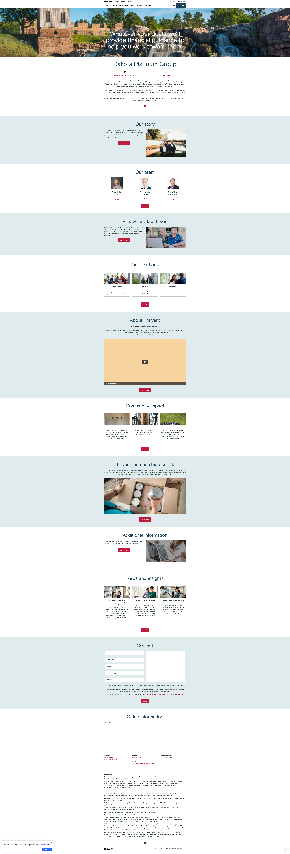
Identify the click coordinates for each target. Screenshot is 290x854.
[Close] (51, 842)
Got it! (46, 849)
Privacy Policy (43, 844)
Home (106, 5)
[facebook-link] (174, 5)
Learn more (124, 143)
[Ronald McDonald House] (145, 427)
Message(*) (150, 653)
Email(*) (108, 666)
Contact (181, 5)
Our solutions (123, 5)
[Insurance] (145, 284)
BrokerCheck (182, 1)
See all (145, 206)
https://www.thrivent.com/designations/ (116, 779)
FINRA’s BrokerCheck (123, 836)
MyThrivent (173, 1)
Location (148, 5)
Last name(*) (110, 659)
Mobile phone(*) (111, 673)
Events (132, 5)
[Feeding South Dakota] (117, 427)
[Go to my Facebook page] (145, 106)
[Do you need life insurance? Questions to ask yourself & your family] (117, 604)
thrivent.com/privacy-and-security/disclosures (136, 830)
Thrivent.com (111, 836)
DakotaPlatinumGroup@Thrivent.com (125, 75)
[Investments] (173, 284)
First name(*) (110, 653)
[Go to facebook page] (145, 843)
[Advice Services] (117, 284)
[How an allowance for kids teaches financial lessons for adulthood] (145, 604)
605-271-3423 (165, 75)
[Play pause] (106, 383)
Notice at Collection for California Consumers (156, 694)
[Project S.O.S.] (173, 427)
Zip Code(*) (109, 679)
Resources (139, 5)
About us (113, 5)
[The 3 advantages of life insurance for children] (173, 604)
